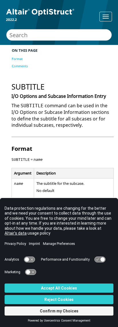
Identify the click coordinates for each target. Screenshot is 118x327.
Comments (20, 66)
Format (17, 59)
